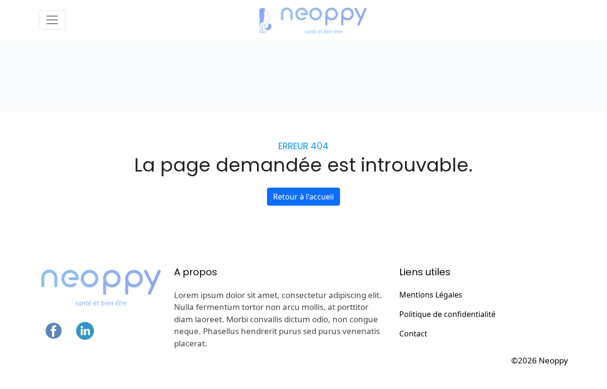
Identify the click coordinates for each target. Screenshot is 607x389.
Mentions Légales (430, 294)
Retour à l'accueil (303, 196)
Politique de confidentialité (447, 314)
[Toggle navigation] (52, 19)
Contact (413, 333)
